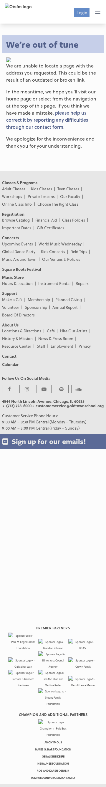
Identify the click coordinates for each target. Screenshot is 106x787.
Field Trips (78, 251)
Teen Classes (68, 189)
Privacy (85, 346)
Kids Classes (41, 189)
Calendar (10, 364)
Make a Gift (12, 299)
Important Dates (16, 227)
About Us (10, 325)
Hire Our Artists (73, 331)
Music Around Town (19, 259)
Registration (13, 214)
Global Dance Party (18, 251)
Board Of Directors (18, 315)
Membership (39, 299)
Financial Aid (46, 220)
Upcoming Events (17, 244)
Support (9, 293)
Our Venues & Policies (61, 259)
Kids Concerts (53, 251)
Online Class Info (17, 204)
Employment (62, 346)
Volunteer (10, 307)
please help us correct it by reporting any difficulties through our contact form (47, 119)
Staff (41, 346)
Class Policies (73, 220)
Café (51, 331)
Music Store (13, 277)
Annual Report (65, 307)
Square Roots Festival (21, 269)
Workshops (12, 196)
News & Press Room (55, 338)
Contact (9, 356)
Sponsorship (36, 307)
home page (19, 98)
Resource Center (16, 346)
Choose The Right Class (57, 204)
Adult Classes (13, 189)
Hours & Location (17, 283)
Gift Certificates (50, 227)
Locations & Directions (21, 331)
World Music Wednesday (60, 244)
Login (82, 12)
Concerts (10, 237)
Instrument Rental (54, 283)
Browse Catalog (16, 220)
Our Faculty (70, 196)
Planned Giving (68, 299)
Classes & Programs (19, 182)
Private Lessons (41, 196)
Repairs (82, 283)
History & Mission (17, 338)
